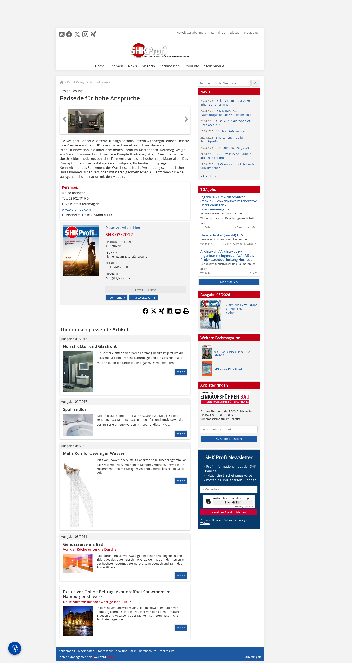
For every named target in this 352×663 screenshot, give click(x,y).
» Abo (230, 313)
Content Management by (75, 657)
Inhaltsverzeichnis (143, 297)
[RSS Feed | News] (62, 34)
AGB (133, 651)
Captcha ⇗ (244, 506)
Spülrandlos (75, 409)
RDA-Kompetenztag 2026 (225, 148)
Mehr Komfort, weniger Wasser (94, 453)
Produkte (192, 65)
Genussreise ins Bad (83, 544)
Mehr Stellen (229, 282)
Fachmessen (170, 65)
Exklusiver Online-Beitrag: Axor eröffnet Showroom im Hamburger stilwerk (116, 594)
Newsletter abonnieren (192, 32)
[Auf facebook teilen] (145, 313)
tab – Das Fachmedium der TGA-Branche (232, 353)
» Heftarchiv (234, 309)
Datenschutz (147, 651)
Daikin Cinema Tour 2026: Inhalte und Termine (225, 102)
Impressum (166, 651)
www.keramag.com (76, 209)
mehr (181, 372)
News (132, 65)
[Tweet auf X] (154, 313)
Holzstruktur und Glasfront (90, 346)
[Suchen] (256, 83)
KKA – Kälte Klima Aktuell (228, 369)
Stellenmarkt (214, 65)
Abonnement (116, 297)
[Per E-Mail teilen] (178, 311)
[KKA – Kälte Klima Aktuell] (207, 369)
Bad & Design (76, 82)
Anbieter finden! (230, 439)
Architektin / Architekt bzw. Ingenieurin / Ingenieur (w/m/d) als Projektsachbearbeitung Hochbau (227, 255)
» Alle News (208, 176)
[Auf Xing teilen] (162, 313)
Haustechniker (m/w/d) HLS (221, 235)
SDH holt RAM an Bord (223, 131)
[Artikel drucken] (186, 311)
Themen (116, 65)
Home (100, 65)
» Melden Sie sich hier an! (229, 512)
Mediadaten (252, 32)
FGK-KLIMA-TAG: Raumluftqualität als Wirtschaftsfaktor (226, 113)
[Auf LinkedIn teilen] (170, 313)
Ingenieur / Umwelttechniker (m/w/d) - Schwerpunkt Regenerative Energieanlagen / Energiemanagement (228, 203)
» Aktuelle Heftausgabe (241, 305)
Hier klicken (233, 502)
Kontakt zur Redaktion (226, 32)
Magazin (148, 65)
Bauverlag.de (253, 657)
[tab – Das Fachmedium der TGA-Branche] (207, 353)
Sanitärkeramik (99, 82)
